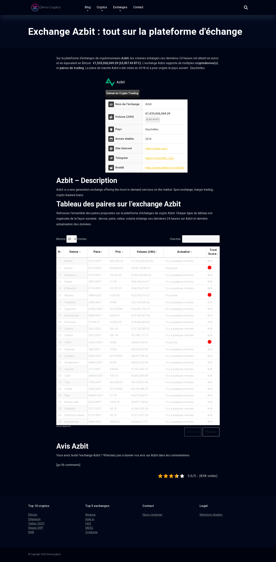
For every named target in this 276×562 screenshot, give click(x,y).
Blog (88, 7)
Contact (138, 7)
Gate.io (89, 519)
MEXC (89, 528)
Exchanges (120, 7)
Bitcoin (32, 514)
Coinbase (91, 532)
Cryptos (102, 7)
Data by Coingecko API (63, 426)
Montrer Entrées (71, 238)
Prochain (211, 431)
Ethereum (34, 519)
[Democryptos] (46, 6)
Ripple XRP (35, 528)
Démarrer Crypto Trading (122, 93)
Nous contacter (152, 514)
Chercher (175, 238)
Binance (90, 514)
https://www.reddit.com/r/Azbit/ (165, 167)
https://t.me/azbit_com (159, 158)
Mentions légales (211, 514)
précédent (193, 431)
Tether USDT (36, 523)
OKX (88, 523)
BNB (31, 532)
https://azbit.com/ (156, 148)
